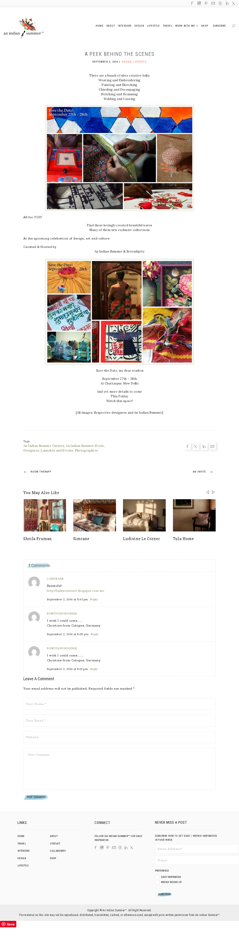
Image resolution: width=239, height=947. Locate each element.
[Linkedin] (10, 477)
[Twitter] (10, 470)
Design (126, 61)
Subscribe (219, 25)
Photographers (86, 450)
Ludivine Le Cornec (141, 538)
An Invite (203, 471)
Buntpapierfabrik (62, 613)
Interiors (23, 850)
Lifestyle (140, 61)
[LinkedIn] (126, 848)
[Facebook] (10, 462)
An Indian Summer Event (85, 446)
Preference (162, 870)
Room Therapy (37, 471)
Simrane (81, 538)
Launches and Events (57, 450)
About (54, 836)
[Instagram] (102, 847)
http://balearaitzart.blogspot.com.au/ (76, 591)
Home (21, 836)
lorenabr (55, 578)
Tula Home (183, 538)
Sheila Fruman (37, 538)
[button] (213, 492)
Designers (31, 450)
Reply (94, 599)
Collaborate (58, 850)
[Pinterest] (108, 847)
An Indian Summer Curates (43, 446)
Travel (22, 843)
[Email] (10, 484)
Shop (53, 858)
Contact (55, 843)
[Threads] (120, 847)
